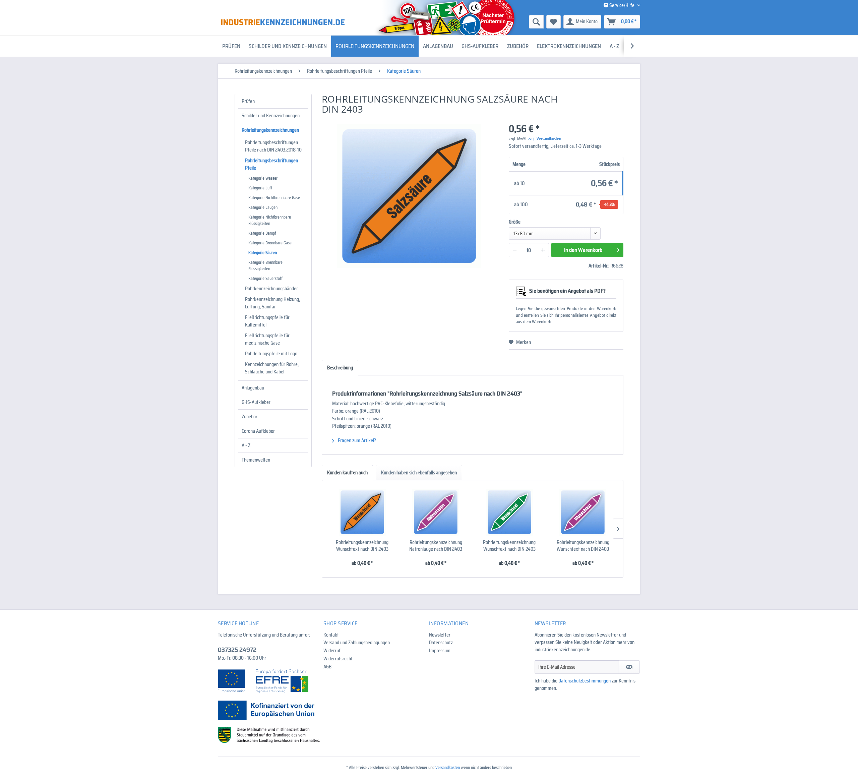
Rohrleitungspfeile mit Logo (271, 353)
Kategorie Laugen (263, 207)
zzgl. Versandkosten (544, 138)
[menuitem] (484, 21)
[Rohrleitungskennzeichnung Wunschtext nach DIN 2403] (362, 512)
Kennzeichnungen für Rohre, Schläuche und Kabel (272, 368)
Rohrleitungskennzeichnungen (270, 130)
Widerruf (332, 650)
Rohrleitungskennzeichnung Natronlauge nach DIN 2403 (435, 545)
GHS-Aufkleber (256, 402)
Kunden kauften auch (347, 472)
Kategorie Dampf (262, 233)
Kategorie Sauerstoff (265, 278)
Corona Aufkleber (258, 431)
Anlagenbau (253, 388)
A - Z (246, 445)
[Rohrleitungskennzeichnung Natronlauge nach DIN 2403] (436, 512)
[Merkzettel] (553, 21)
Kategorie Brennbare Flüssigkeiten (265, 265)
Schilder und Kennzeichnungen (271, 115)
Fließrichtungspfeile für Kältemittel (267, 321)
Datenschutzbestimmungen (584, 680)
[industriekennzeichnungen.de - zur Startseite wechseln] (283, 22)
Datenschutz (441, 642)
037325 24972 (237, 650)
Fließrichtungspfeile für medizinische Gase (267, 339)
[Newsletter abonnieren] (629, 667)
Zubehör (249, 416)
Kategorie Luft (260, 188)
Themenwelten (256, 460)
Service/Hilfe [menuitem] (621, 5)
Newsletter (439, 635)
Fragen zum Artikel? (356, 440)
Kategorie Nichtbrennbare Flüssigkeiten (269, 220)
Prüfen (248, 101)
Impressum (439, 650)
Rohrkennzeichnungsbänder (271, 288)
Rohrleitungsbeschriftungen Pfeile (271, 164)
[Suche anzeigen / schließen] (536, 21)
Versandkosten (447, 767)
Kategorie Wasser (263, 178)
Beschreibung (340, 367)
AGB (327, 666)
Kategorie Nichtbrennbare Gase (274, 197)
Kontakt (331, 635)
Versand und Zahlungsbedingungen (356, 642)
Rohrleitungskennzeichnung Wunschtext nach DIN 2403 (362, 545)
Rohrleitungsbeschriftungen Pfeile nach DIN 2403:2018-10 (273, 146)
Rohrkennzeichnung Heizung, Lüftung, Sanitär (272, 303)
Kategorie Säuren (262, 252)
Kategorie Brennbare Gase (270, 243)
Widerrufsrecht (338, 658)
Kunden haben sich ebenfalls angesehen (419, 472)
